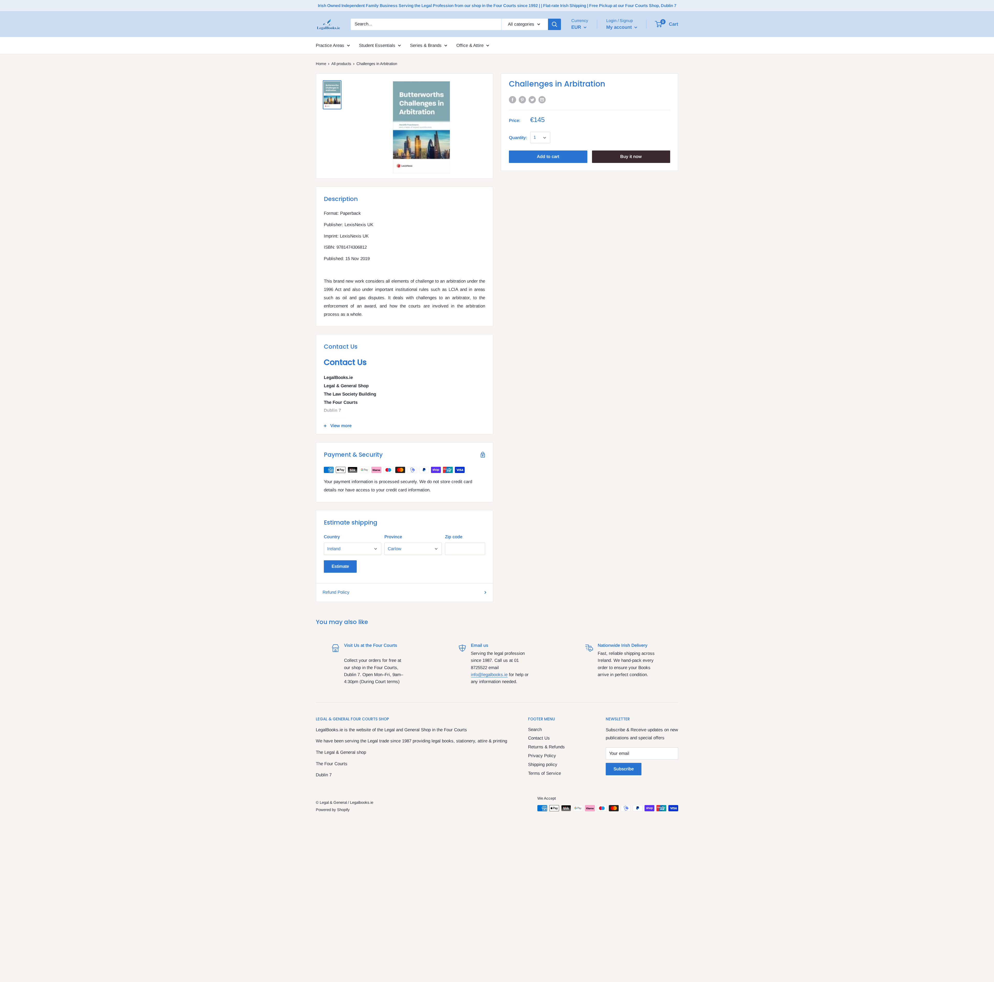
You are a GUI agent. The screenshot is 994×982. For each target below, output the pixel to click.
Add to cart (548, 156)
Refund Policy (336, 592)
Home (321, 63)
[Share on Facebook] (512, 99)
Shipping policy (542, 764)
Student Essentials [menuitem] (377, 45)
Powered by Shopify (333, 809)
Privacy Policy (542, 755)
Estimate (340, 566)
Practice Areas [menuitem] (330, 45)
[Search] (554, 24)
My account (619, 27)
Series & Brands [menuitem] (426, 45)
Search (535, 729)
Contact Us (539, 738)
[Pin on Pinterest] (522, 99)
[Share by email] (542, 99)
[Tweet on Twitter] (532, 99)
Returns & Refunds (546, 746)
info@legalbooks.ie (489, 674)
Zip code (453, 536)
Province (393, 536)
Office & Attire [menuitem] (470, 45)
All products (341, 63)
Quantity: (518, 137)
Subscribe (623, 768)
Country (332, 536)
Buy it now (631, 156)
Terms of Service (544, 773)
